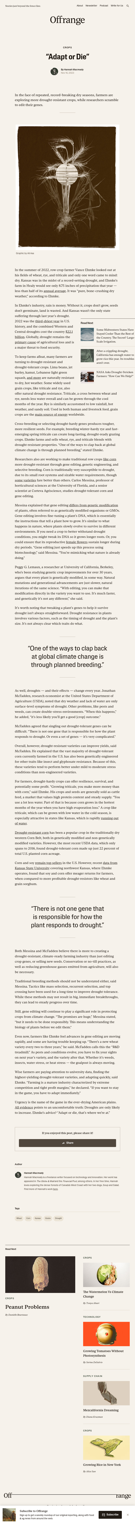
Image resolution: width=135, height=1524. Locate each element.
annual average (55, 291)
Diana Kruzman (94, 1417)
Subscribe (113, 1514)
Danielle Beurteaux (18, 1314)
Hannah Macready (73, 70)
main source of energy (51, 414)
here (55, 1189)
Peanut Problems (27, 1307)
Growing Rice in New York (102, 1464)
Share (69, 1143)
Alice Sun (91, 1471)
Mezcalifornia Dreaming (101, 1410)
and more (34, 377)
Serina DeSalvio (94, 1362)
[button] (40, 1286)
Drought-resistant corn (32, 832)
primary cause (25, 342)
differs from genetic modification (93, 505)
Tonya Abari (92, 1303)
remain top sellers (48, 863)
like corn (109, 459)
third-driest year (47, 321)
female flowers (77, 542)
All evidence (24, 1107)
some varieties (25, 480)
